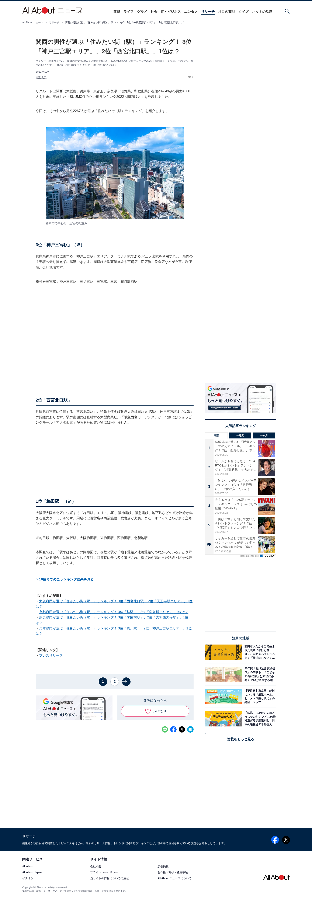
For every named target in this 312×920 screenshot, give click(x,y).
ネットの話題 (262, 11)
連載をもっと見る (240, 739)
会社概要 (95, 866)
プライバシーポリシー (104, 872)
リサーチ (208, 11)
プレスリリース (51, 655)
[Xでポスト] (182, 729)
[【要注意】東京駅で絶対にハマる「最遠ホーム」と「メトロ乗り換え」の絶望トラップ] (259, 696)
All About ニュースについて (174, 878)
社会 (154, 11)
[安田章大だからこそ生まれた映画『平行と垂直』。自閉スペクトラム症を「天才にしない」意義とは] (259, 652)
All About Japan (32, 872)
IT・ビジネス (171, 11)
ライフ (129, 11)
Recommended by (250, 556)
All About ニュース (32, 22)
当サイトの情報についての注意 (109, 878)
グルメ (142, 11)
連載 (116, 11)
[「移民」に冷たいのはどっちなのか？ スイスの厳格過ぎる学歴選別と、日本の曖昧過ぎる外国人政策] (259, 718)
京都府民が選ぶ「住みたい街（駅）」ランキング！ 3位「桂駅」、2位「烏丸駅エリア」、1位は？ (113, 612)
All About (27, 866)
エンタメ (191, 11)
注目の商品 (226, 11)
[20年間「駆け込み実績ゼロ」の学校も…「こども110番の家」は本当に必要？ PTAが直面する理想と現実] (259, 674)
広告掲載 (163, 866)
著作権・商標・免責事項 (172, 872)
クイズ (244, 11)
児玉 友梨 (41, 77)
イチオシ (27, 878)
